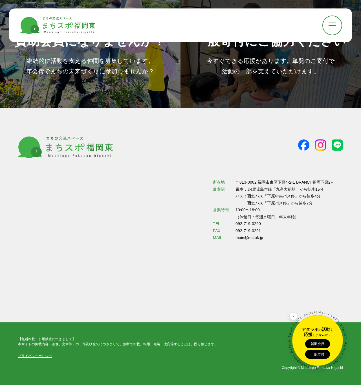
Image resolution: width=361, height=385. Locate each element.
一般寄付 (317, 354)
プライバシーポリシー (35, 356)
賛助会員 (317, 344)
